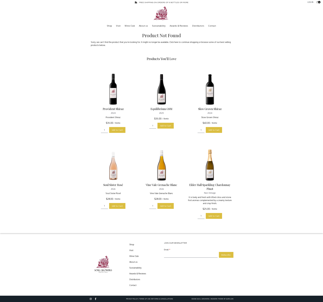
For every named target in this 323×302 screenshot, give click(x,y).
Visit (118, 26)
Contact (212, 26)
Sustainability (159, 26)
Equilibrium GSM (161, 109)
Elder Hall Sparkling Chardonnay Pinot (209, 187)
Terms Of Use (145, 299)
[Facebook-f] (95, 299)
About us (143, 26)
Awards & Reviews (179, 26)
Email (166, 249)
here (176, 42)
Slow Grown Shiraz (210, 109)
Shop (109, 26)
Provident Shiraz (113, 109)
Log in (310, 2)
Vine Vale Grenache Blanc (161, 185)
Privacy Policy (132, 299)
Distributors (198, 26)
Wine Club (130, 26)
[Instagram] (91, 299)
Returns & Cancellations (162, 299)
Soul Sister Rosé (113, 185)
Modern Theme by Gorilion (222, 299)
